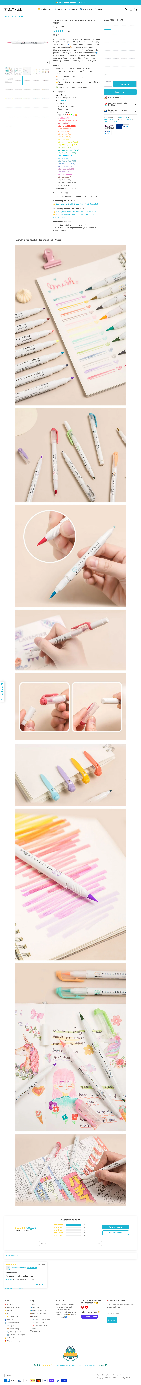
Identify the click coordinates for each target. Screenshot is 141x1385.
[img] (11, 1264)
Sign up (112, 1320)
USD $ (9, 1376)
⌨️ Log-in (9, 1326)
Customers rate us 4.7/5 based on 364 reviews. (75, 1365)
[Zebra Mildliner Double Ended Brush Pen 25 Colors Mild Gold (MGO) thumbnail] (36, 89)
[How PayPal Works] (122, 128)
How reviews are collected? (15, 1288)
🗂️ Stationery (44, 9)
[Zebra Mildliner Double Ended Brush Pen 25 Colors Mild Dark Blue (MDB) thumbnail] (36, 107)
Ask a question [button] (115, 1233)
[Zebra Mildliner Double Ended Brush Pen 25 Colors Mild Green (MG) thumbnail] (27, 98)
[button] (58, 31)
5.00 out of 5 (31, 1228)
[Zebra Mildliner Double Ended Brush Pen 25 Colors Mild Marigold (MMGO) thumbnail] (45, 80)
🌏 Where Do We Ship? (38, 1310)
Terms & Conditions (104, 1375)
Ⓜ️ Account (8, 1320)
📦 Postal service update (39, 1313)
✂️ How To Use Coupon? (40, 1320)
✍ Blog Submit (11, 1316)
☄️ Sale (72, 9)
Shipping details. (110, 121)
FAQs (129, 119)
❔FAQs (98, 9)
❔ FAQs (33, 1304)
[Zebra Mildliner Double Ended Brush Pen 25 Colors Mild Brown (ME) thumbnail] (36, 117)
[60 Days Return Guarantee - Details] (109, 128)
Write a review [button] (115, 1227)
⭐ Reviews (8, 1310)
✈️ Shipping (85, 9)
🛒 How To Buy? (37, 1323)
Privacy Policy (117, 1375)
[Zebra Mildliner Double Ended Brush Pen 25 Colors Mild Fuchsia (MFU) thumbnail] (27, 117)
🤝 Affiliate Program (11, 1338)
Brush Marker (17, 16)
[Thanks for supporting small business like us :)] (107, 134)
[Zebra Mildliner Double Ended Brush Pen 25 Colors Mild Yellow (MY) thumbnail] (45, 89)
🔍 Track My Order (12, 1332)
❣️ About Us (9, 1304)
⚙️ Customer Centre (11, 1323)
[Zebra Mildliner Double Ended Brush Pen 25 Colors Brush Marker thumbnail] (9, 71)
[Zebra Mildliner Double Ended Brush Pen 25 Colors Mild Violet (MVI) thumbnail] (18, 117)
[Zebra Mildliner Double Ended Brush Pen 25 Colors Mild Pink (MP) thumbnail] (18, 80)
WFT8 (63, 100)
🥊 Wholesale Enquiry (12, 1341)
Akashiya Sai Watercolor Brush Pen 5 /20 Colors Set (76, 212)
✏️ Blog (7, 1313)
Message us (109, 119)
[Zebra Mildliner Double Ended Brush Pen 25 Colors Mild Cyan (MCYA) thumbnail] (18, 107)
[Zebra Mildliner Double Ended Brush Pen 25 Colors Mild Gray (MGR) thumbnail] (9, 126)
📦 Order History (11, 1329)
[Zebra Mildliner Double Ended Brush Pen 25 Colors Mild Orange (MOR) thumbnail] (27, 89)
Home (6, 16)
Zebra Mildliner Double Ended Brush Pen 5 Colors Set (77, 204)
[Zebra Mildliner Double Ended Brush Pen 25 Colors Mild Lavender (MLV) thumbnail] (45, 107)
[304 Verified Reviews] (70, 1362)
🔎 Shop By (59, 9)
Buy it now (120, 92)
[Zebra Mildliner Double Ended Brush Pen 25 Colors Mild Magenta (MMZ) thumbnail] (9, 117)
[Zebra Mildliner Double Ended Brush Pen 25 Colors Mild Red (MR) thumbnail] (36, 80)
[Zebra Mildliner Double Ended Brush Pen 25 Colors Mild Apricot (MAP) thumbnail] (18, 89)
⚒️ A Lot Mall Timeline (12, 1307)
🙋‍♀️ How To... (34, 1316)
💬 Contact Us (35, 1331)
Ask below (123, 117)
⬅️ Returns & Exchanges (14, 1335)
